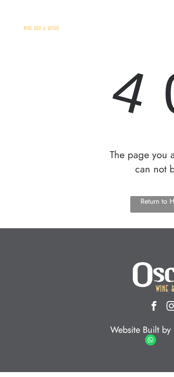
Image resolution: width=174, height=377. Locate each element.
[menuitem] (110, 27)
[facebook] (154, 307)
